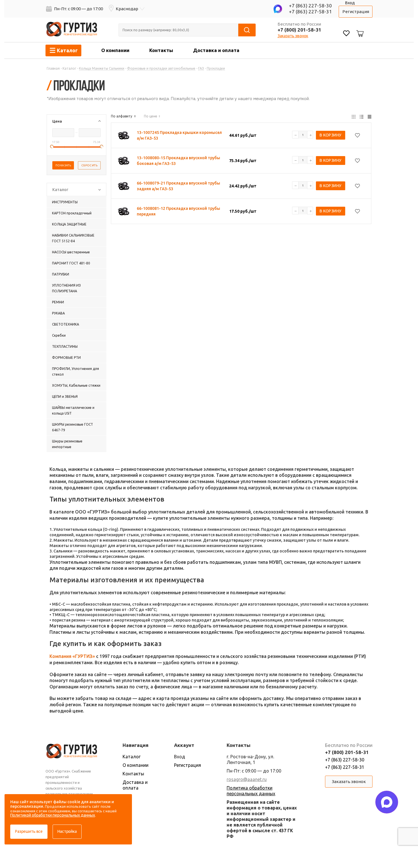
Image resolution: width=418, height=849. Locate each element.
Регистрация (355, 11)
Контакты (161, 50)
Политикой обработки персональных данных (52, 815)
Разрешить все (29, 831)
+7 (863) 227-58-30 (310, 5)
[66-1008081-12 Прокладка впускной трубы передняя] (124, 211)
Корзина (359, 29)
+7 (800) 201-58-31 (299, 29)
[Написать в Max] (386, 802)
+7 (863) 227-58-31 (310, 11)
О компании (115, 50)
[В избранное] (357, 135)
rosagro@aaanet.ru (247, 779)
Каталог (131, 756)
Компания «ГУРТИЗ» (72, 656)
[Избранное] (346, 34)
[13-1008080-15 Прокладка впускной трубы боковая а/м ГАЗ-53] (124, 161)
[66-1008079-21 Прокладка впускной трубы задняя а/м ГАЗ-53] (124, 186)
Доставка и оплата (216, 50)
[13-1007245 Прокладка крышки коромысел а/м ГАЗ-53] (124, 135)
